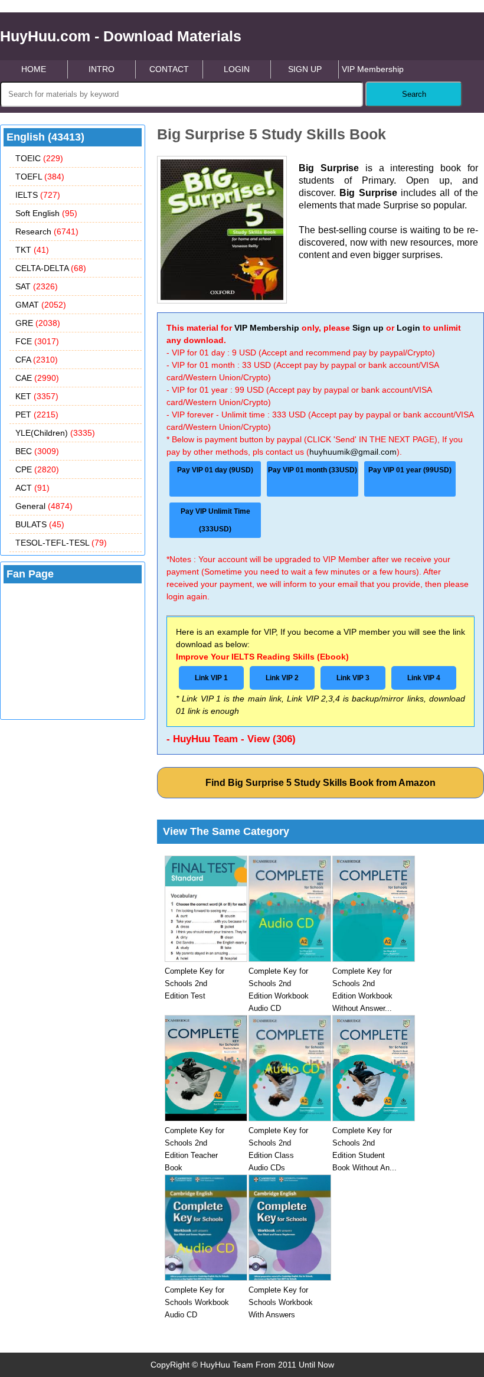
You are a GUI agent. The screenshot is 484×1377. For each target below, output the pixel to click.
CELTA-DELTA (50, 268)
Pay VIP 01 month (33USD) (312, 470)
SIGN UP (305, 69)
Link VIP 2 (282, 678)
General (44, 506)
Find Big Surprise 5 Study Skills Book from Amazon (320, 783)
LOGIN (237, 69)
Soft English (46, 213)
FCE (37, 341)
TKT (32, 249)
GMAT (40, 304)
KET (36, 396)
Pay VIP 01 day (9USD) (215, 470)
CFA (36, 359)
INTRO (102, 69)
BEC (37, 451)
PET (36, 414)
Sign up (368, 327)
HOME (33, 69)
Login (408, 327)
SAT (36, 286)
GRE (37, 323)
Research (47, 231)
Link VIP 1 (211, 678)
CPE (37, 469)
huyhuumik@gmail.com (353, 451)
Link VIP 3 (352, 678)
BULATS (39, 524)
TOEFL (39, 176)
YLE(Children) (55, 433)
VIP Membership (373, 69)
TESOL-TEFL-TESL (61, 542)
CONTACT (169, 69)
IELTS (37, 195)
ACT (32, 487)
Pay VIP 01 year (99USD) (410, 470)
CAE (37, 378)
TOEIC (39, 158)
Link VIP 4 (423, 678)
